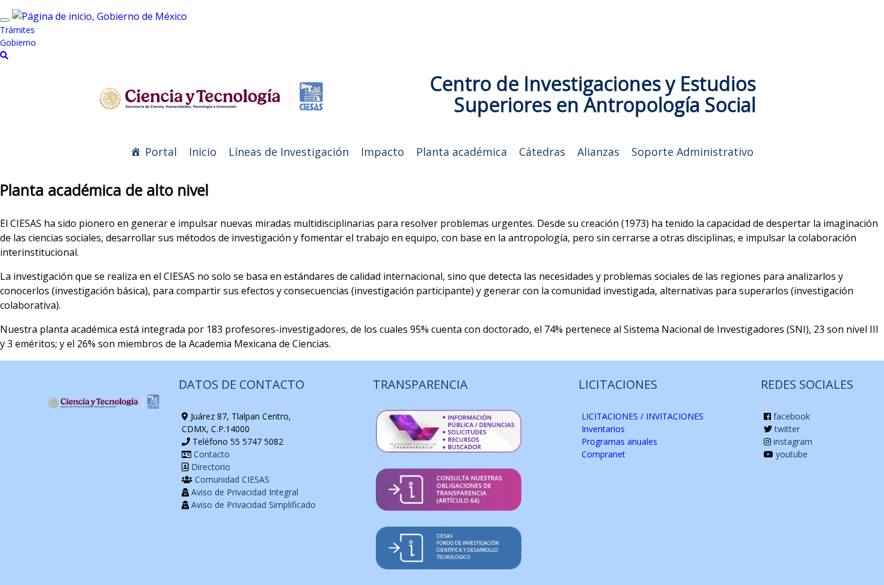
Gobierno (18, 42)
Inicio (202, 151)
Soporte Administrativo (692, 151)
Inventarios (603, 429)
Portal (161, 151)
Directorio (209, 466)
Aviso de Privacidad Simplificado (252, 504)
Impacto (382, 151)
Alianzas (598, 151)
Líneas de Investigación (289, 151)
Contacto (210, 454)
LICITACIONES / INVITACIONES (643, 416)
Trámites (17, 30)
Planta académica (461, 151)
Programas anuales (619, 441)
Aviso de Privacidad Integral (243, 492)
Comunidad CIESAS (230, 479)
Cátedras (542, 151)
